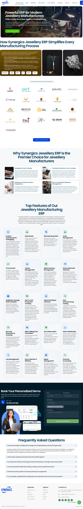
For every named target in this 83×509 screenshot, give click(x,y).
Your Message (50, 410)
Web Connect (41, 2)
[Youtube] (69, 500)
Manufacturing (19, 2)
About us (67, 2)
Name (48, 392)
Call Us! (9, 401)
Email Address (50, 399)
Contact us (74, 2)
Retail (27, 2)
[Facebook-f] (59, 500)
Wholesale (33, 2)
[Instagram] (72, 500)
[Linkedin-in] (66, 500)
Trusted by (60, 2)
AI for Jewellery (51, 2)
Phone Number (66, 392)
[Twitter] (63, 500)
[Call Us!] (3, 402)
